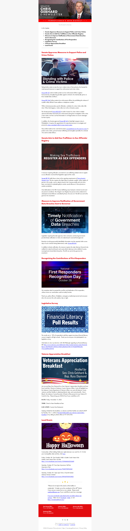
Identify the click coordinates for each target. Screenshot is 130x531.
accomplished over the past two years (76, 129)
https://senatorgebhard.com (70, 528)
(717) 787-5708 (49, 508)
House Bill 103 (46, 93)
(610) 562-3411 (79, 508)
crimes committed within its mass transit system (59, 125)
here (64, 454)
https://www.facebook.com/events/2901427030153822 (58, 477)
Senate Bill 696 (72, 243)
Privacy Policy (83, 528)
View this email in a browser (65, 25)
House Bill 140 (64, 121)
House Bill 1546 (46, 100)
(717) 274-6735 (64, 508)
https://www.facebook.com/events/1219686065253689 (58, 461)
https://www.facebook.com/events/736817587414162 (57, 469)
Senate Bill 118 (45, 178)
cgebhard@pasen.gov (54, 492)
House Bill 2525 (56, 112)
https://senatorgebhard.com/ (56, 500)
